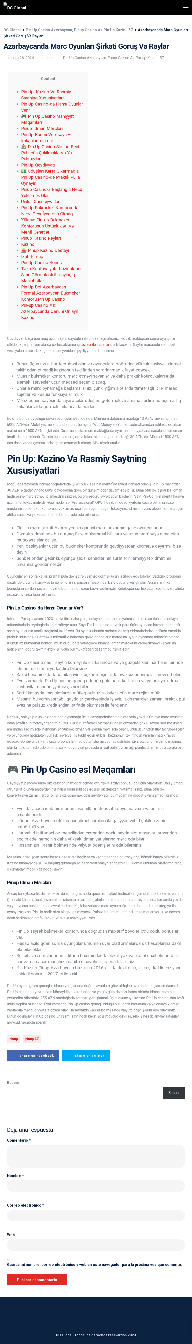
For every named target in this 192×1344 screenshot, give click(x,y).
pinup (13, 1039)
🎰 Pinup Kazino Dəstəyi (45, 250)
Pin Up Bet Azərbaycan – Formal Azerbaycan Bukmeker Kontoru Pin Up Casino (50, 293)
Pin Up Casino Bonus (41, 262)
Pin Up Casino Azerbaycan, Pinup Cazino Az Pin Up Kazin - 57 (113, 58)
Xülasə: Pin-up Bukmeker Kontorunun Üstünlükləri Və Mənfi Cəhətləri (47, 226)
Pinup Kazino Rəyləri (41, 238)
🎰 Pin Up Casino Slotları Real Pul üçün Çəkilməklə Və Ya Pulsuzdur (50, 153)
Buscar (13, 1082)
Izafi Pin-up (32, 256)
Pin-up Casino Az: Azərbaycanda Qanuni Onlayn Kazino (49, 311)
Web (11, 1235)
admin (48, 58)
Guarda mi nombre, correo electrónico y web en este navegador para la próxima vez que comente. (94, 1265)
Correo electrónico (25, 1205)
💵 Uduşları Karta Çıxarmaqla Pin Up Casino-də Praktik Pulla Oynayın (50, 177)
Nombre (15, 1176)
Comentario (19, 1140)
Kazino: (28, 244)
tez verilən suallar (95, 344)
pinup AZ (32, 1039)
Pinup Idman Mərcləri (42, 128)
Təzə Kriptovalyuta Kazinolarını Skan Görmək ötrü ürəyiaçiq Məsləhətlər (51, 275)
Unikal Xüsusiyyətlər (40, 201)
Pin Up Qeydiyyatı (38, 165)
